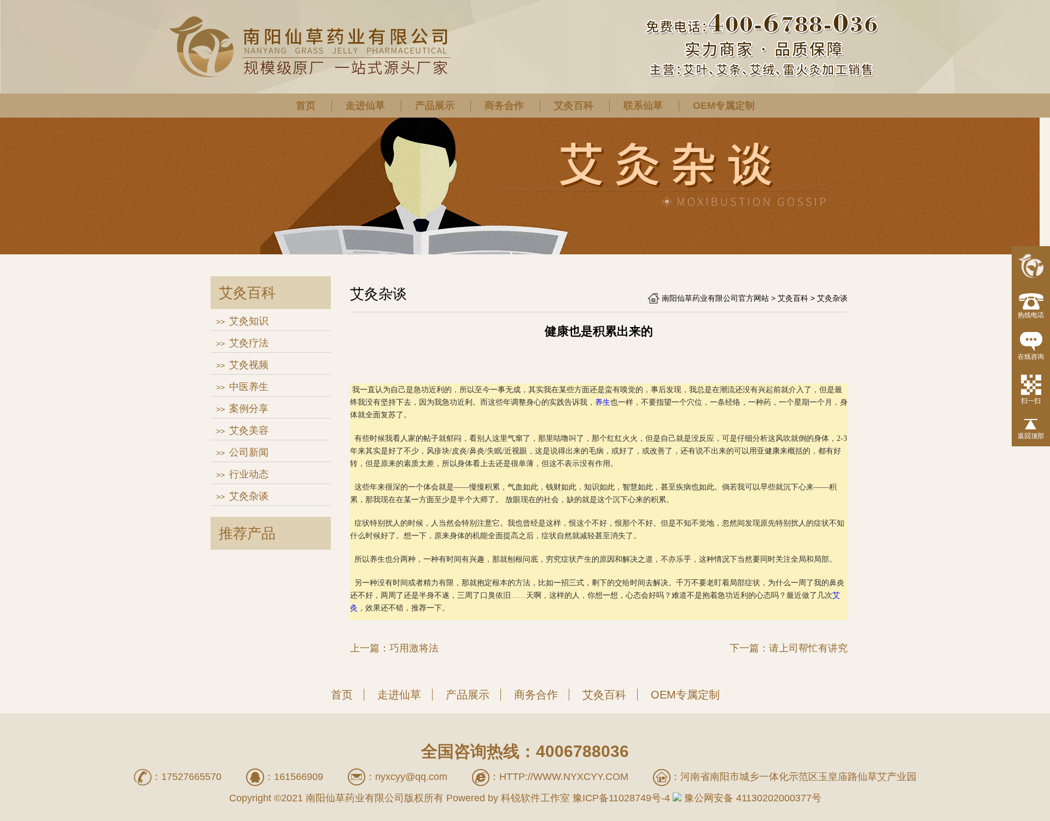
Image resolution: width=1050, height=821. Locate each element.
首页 (306, 105)
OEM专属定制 (724, 105)
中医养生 (249, 386)
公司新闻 (249, 452)
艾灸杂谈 (249, 496)
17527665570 (191, 776)
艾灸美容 (249, 430)
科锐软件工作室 (535, 798)
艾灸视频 (249, 364)
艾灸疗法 (249, 342)
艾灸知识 (249, 321)
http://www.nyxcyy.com (563, 776)
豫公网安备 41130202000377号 (751, 798)
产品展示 (434, 105)
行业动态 (249, 474)
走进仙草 (365, 105)
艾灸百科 (573, 105)
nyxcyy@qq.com (411, 776)
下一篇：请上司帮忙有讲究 (789, 648)
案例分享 (249, 408)
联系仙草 (643, 105)
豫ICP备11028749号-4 (621, 798)
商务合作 (504, 105)
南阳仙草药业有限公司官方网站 (715, 298)
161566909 (298, 776)
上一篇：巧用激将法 (394, 648)
